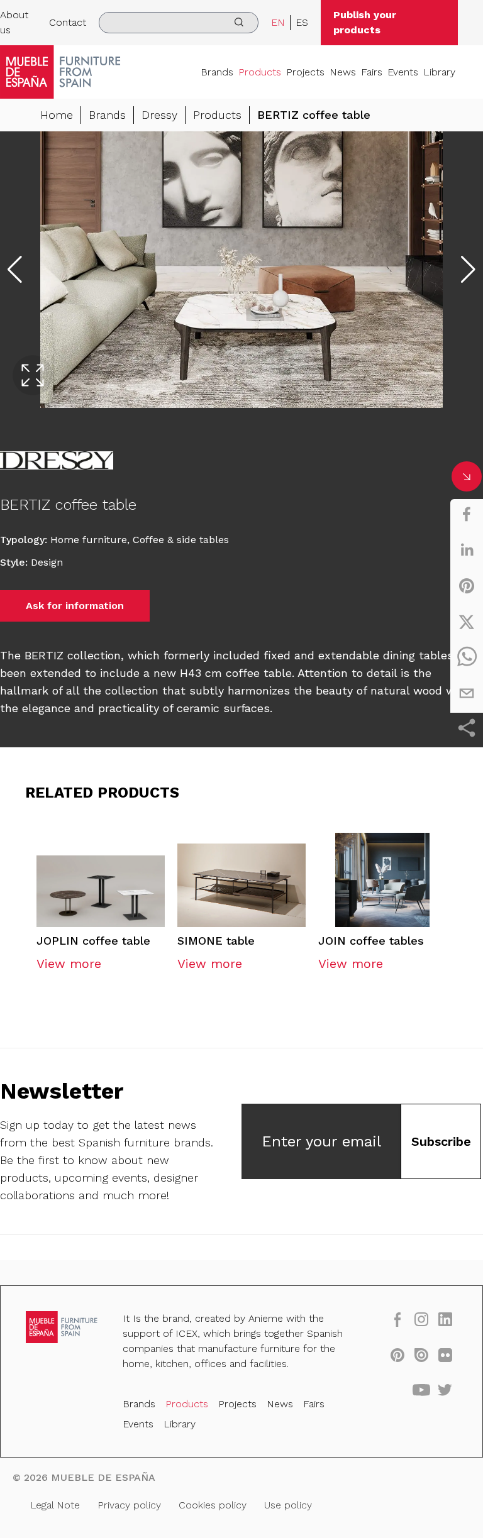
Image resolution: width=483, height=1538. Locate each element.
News (343, 72)
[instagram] (421, 1319)
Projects (305, 72)
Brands (217, 72)
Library (439, 72)
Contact (67, 22)
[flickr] (445, 1354)
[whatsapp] (467, 657)
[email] (467, 693)
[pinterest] (467, 586)
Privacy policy (129, 1505)
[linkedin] (467, 550)
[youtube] (421, 1389)
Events (402, 72)
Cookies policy (213, 1505)
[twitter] (467, 622)
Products (259, 72)
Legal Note (55, 1505)
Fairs (371, 72)
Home (56, 114)
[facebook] (467, 514)
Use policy (288, 1505)
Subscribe (441, 1141)
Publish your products (364, 22)
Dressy (159, 114)
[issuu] (421, 1354)
